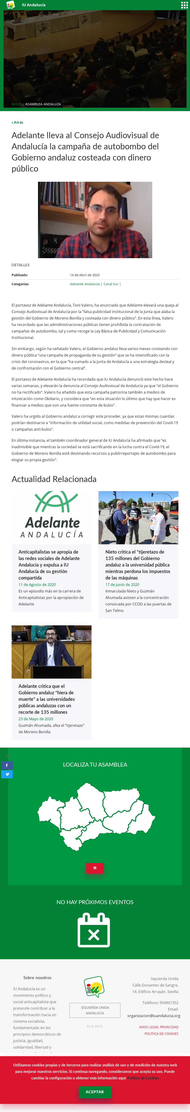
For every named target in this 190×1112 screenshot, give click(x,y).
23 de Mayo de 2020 (36, 718)
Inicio (17, 104)
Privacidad (169, 1027)
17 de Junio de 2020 (122, 584)
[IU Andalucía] (11, 5)
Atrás (18, 122)
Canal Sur (111, 284)
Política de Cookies (143, 1078)
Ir (95, 868)
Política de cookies (161, 1033)
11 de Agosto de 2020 (37, 584)
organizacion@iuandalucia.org (153, 1015)
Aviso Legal (149, 1027)
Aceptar (95, 1092)
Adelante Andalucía (85, 284)
